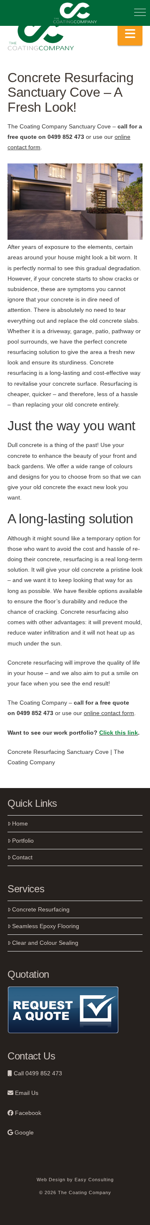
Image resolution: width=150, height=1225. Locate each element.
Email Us (25, 1092)
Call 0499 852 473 (37, 1073)
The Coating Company (37, 702)
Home (20, 823)
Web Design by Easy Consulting (75, 1179)
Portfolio (23, 840)
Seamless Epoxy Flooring (45, 926)
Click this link (118, 732)
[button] (130, 34)
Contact (22, 857)
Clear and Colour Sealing (45, 942)
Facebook (27, 1113)
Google (23, 1132)
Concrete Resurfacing (41, 909)
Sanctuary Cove (90, 126)
